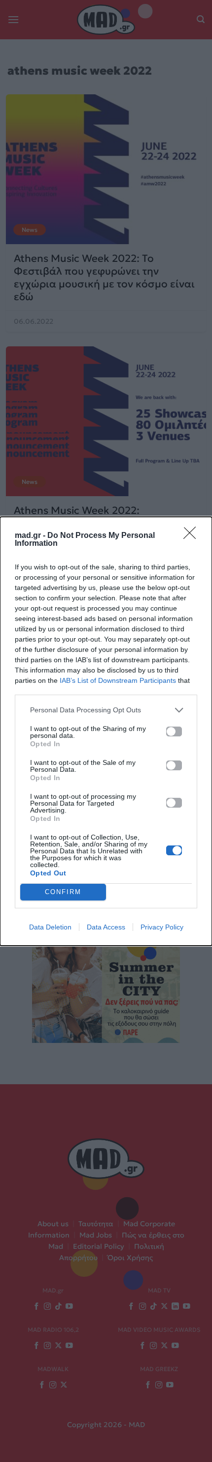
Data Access (106, 927)
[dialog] (106, 731)
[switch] (174, 731)
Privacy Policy (162, 927)
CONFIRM (63, 892)
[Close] (192, 536)
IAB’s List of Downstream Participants (118, 680)
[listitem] (106, 710)
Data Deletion (50, 927)
